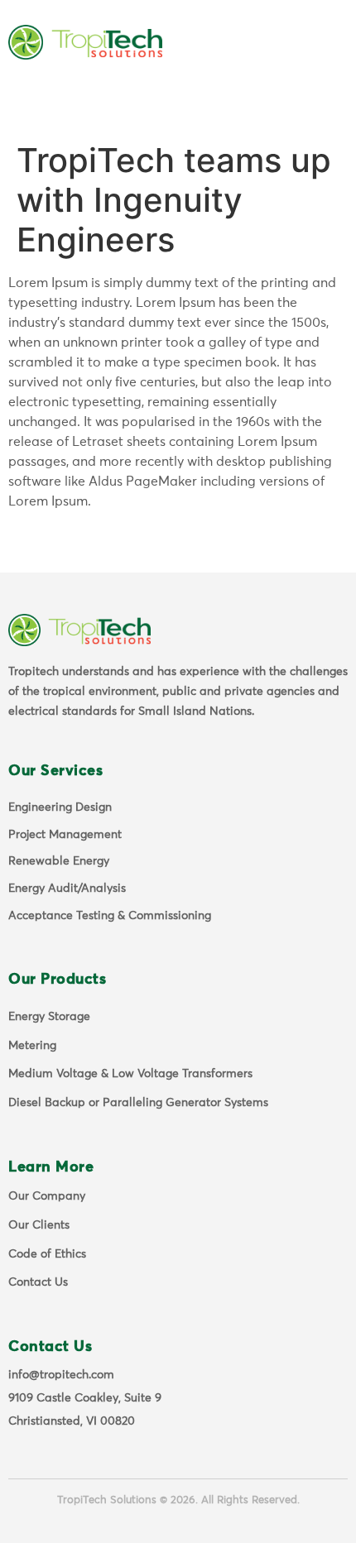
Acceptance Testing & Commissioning (109, 916)
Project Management (65, 835)
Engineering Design (60, 807)
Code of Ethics (47, 1254)
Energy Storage (49, 1017)
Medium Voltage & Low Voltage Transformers (130, 1074)
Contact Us (38, 1282)
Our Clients (39, 1225)
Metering (32, 1046)
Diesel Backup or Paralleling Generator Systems (138, 1103)
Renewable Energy (58, 861)
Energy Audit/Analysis (67, 888)
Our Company (46, 1196)
